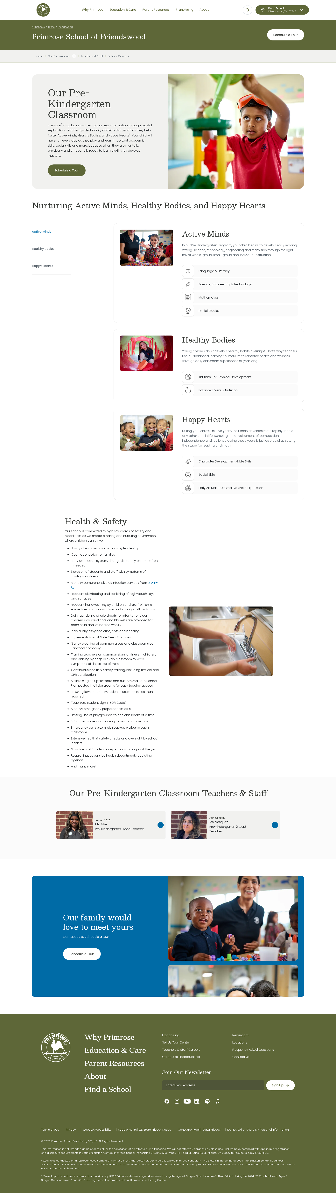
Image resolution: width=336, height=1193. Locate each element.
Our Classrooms (59, 56)
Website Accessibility (97, 1130)
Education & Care (115, 1050)
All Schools (38, 27)
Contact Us (240, 1057)
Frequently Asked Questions (253, 1049)
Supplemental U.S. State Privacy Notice (144, 1130)
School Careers (118, 56)
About (95, 1076)
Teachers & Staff (92, 56)
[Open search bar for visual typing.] (247, 10)
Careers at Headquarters (181, 1057)
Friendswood (65, 27)
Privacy (71, 1130)
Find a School (107, 1089)
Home (39, 56)
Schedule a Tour (285, 35)
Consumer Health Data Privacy (199, 1130)
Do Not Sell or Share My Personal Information (258, 1130)
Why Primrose (109, 1037)
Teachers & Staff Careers (181, 1049)
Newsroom (240, 1035)
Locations (239, 1042)
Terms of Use (50, 1130)
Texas (51, 27)
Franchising (170, 1035)
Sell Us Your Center (176, 1042)
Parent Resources (114, 1063)
